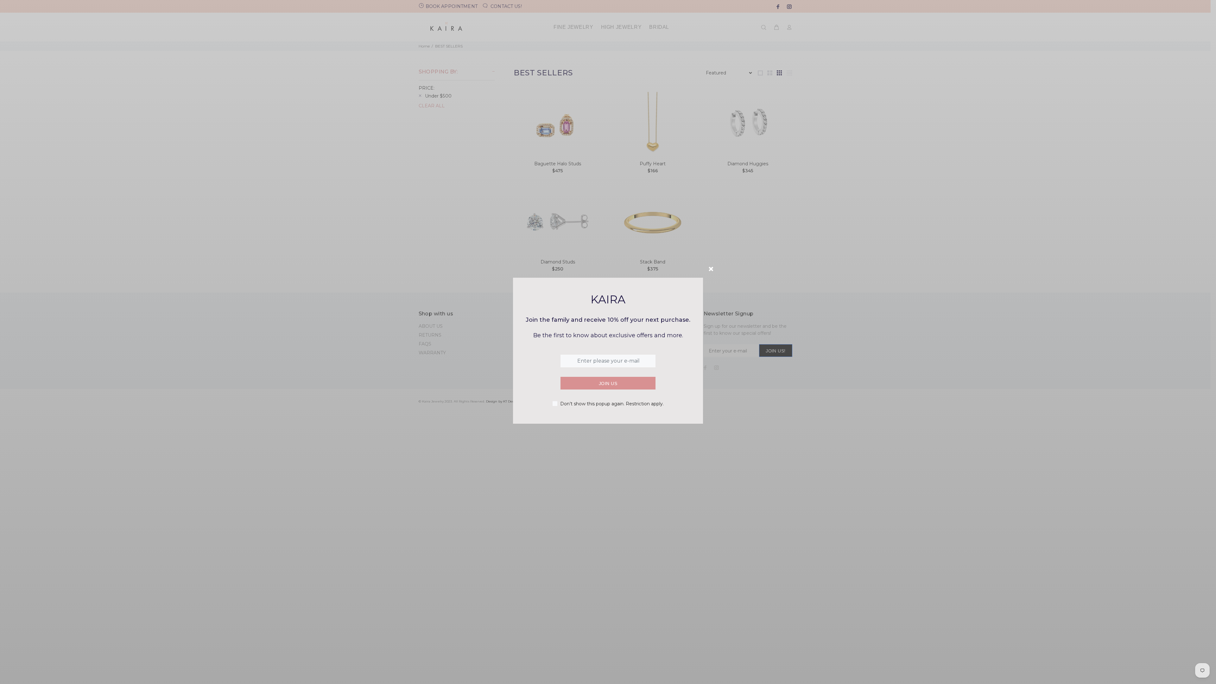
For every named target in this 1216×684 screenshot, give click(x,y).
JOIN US (608, 383)
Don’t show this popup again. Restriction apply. (612, 404)
